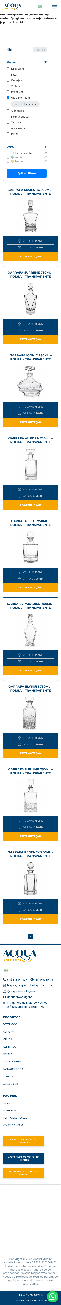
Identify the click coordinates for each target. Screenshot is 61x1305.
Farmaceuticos (20, 116)
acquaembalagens (19, 997)
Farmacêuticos (13, 1069)
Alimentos (17, 111)
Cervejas (16, 80)
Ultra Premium (20, 97)
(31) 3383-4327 (17, 980)
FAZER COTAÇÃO (30, 256)
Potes (14, 134)
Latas (14, 74)
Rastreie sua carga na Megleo (23, 1173)
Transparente (31, 153)
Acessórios (18, 128)
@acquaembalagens (21, 991)
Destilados (18, 69)
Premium (17, 92)
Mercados (13, 62)
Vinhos (15, 86)
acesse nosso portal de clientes (23, 1158)
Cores (10, 146)
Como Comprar (13, 1125)
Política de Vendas (15, 1118)
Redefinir (40, 49)
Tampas (16, 122)
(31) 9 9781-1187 (45, 980)
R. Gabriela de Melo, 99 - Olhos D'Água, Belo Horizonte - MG (27, 1005)
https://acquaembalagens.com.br (30, 985)
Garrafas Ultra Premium (25, 104)
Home (6, 1103)
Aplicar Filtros (26, 173)
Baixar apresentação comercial (23, 1141)
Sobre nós (9, 1110)
